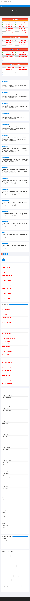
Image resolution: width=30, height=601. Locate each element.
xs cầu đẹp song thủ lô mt (6, 458)
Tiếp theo (7, 254)
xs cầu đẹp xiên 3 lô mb (6, 438)
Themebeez (2, 599)
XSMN (26, 588)
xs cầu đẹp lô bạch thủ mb (6, 408)
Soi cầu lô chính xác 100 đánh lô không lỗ (21, 578)
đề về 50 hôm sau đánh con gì (21, 590)
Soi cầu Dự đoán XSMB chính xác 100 (21, 576)
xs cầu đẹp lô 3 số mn (5, 475)
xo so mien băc (25, 586)
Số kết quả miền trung (5, 527)
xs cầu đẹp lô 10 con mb (6, 432)
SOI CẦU (3, 514)
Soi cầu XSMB (7, 580)
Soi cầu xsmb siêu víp (5, 423)
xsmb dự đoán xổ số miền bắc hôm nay (8, 588)
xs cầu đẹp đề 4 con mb (5, 542)
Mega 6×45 (4, 503)
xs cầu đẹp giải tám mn (6, 473)
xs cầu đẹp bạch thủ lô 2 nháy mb (7, 395)
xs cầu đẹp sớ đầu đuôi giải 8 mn (7, 477)
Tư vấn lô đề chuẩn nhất (5, 113)
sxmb (13, 584)
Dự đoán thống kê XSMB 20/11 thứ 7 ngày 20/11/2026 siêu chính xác (15, 213)
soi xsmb (5, 584)
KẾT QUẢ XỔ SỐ (4, 499)
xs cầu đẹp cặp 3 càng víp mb (7, 397)
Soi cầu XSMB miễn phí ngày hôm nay (20, 580)
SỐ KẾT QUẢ (3, 523)
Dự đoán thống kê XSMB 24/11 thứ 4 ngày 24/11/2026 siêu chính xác (15, 159)
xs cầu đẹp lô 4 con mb (6, 399)
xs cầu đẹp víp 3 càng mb (6, 434)
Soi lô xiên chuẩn (24, 582)
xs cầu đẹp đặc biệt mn (6, 471)
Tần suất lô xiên (17, 586)
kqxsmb (25, 572)
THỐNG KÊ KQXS (4, 490)
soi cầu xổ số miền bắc (16, 582)
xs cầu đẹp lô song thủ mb (6, 412)
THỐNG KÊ (3, 512)
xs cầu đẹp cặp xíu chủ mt (6, 447)
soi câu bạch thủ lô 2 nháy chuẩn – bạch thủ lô (6, 2)
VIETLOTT (3, 501)
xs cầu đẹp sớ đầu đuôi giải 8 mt (7, 460)
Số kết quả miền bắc (5, 525)
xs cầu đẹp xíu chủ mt (5, 462)
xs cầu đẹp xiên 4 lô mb (5, 540)
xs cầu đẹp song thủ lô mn (6, 484)
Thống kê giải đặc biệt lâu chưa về (8, 586)
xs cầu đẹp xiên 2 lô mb (6, 436)
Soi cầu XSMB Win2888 (6, 582)
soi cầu (3, 232)
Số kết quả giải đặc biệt (22, 584)
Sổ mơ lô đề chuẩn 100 (5, 81)
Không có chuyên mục (17, 572)
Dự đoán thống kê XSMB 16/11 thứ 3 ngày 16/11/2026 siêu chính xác (14, 105)
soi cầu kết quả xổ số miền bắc (7, 578)
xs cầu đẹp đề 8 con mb (6, 419)
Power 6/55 (4, 510)
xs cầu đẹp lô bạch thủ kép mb (7, 406)
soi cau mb (25, 574)
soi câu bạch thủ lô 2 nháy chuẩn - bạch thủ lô (8, 87)
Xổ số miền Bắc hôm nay (7, 590)
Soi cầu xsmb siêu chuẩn (5, 393)
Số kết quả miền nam (5, 529)
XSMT (3, 497)
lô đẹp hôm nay (18, 574)
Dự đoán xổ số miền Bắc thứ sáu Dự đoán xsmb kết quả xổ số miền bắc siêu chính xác (15, 570)
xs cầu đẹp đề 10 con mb (6, 421)
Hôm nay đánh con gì (7, 572)
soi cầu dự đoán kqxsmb (7, 576)
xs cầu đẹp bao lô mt (5, 445)
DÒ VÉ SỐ (3, 516)
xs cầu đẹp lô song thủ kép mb (7, 410)
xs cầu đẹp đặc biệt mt (6, 449)
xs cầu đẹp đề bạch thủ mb (6, 425)
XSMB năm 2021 (20, 588)
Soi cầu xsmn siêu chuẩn (5, 464)
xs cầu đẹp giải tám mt (6, 451)
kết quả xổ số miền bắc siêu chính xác (8, 574)
